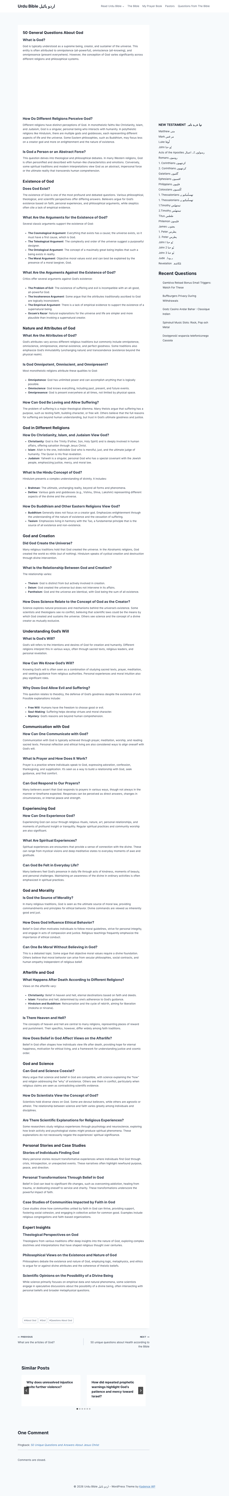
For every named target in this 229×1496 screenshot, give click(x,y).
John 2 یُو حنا (166, 247)
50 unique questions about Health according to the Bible (120, 1342)
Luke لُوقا (164, 141)
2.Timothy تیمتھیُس (170, 210)
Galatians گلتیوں (168, 173)
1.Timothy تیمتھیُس (170, 205)
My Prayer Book (152, 6)
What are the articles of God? (36, 1340)
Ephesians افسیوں (170, 178)
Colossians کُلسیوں (170, 189)
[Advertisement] (49, 88)
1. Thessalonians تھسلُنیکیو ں (176, 194)
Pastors (170, 6)
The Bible (133, 6)
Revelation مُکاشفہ (170, 263)
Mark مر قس (166, 136)
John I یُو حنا (166, 242)
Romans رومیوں (168, 157)
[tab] (77, 1409)
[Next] (140, 1390)
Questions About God (60, 1320)
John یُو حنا (165, 147)
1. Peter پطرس (167, 231)
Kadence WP (147, 1486)
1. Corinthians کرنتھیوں (172, 163)
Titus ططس (166, 215)
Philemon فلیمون (169, 221)
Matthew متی (167, 131)
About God (30, 1320)
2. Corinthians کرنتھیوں (172, 168)
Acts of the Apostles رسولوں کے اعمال (182, 152)
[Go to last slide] (26, 1390)
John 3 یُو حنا (166, 252)
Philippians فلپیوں (169, 184)
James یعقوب (167, 226)
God (42, 1320)
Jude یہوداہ (166, 258)
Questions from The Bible (194, 6)
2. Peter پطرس (168, 236)
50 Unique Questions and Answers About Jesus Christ (65, 1445)
